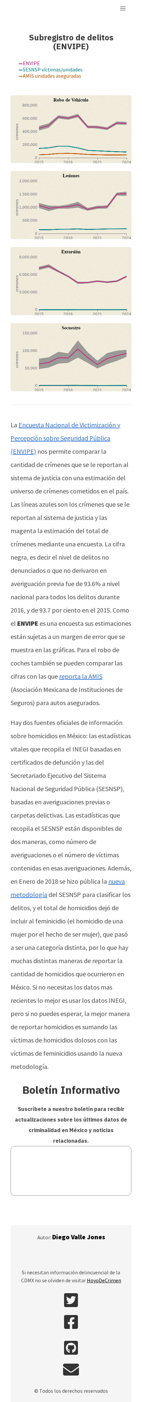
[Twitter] (71, 1301)
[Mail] (71, 1371)
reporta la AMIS (80, 676)
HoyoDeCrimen (104, 1280)
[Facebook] (71, 1323)
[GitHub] (71, 1349)
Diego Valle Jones (78, 1237)
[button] (122, 8)
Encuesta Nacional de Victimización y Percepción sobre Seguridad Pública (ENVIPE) (65, 438)
